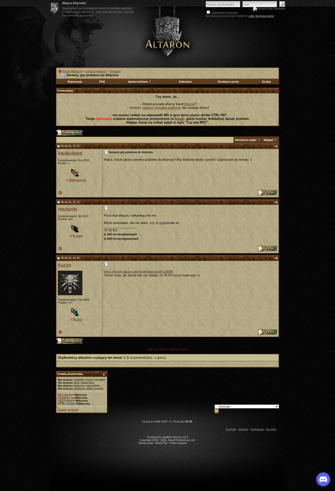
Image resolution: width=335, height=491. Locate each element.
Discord (189, 104)
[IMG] (61, 400)
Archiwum (257, 429)
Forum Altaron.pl (72, 71)
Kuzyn (64, 265)
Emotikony (64, 397)
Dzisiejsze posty (228, 81)
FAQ (102, 81)
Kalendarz (185, 81)
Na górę (271, 429)
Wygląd (268, 139)
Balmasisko (77, 180)
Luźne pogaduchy (95, 71)
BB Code (63, 394)
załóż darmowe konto (261, 15)
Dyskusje (115, 71)
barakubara (70, 153)
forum (179, 119)
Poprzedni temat (157, 348)
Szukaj (266, 81)
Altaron (167, 36)
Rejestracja (75, 81)
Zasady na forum (68, 409)
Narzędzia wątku (246, 139)
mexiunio (67, 208)
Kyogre (78, 236)
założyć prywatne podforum (161, 108)
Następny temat (178, 348)
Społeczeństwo (138, 81)
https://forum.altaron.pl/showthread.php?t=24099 (138, 271)
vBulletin (192, 443)
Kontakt (231, 429)
